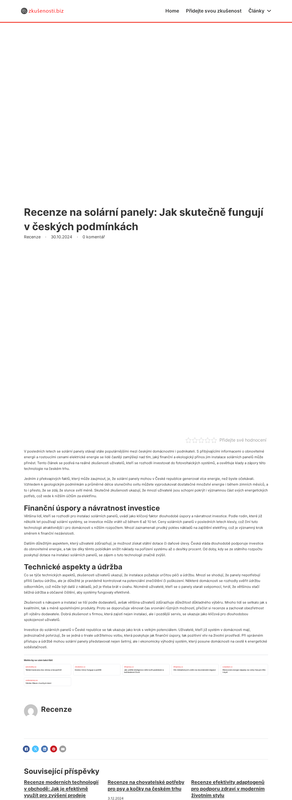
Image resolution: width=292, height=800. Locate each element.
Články (256, 11)
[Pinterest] (53, 749)
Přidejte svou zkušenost (214, 11)
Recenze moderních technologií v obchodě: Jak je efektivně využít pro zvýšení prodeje (61, 788)
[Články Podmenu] (269, 10)
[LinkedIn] (44, 749)
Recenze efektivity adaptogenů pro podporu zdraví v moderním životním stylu (228, 788)
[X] (35, 749)
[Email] (62, 749)
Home (172, 11)
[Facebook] (26, 749)
